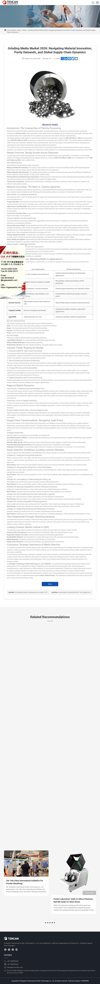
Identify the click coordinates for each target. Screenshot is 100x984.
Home (19, 30)
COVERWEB (85, 981)
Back (50, 584)
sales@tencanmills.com (15, 967)
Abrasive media (50, 124)
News (24, 30)
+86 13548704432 (12, 961)
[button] (45, 922)
